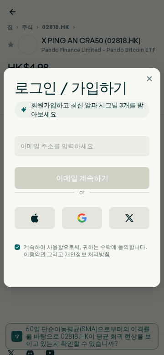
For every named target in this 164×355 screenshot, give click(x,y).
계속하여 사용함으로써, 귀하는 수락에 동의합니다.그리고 (85, 250)
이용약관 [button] (35, 254)
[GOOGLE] (82, 218)
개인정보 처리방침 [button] (87, 254)
